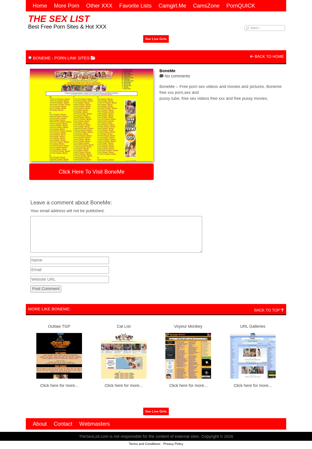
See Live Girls (156, 39)
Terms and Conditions (144, 444)
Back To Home (269, 56)
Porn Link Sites (72, 58)
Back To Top (267, 310)
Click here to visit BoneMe (91, 172)
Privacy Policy (173, 444)
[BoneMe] (91, 115)
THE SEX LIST (59, 19)
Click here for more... (59, 385)
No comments (177, 76)
